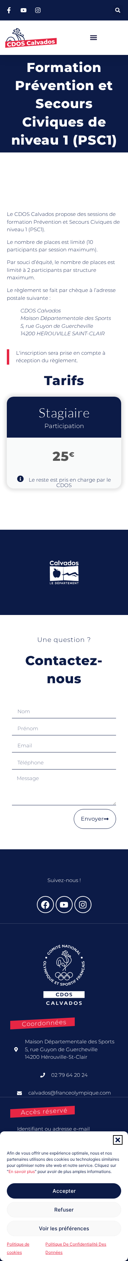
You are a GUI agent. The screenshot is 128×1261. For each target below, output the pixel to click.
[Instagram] (82, 904)
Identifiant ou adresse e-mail (53, 1128)
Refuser (64, 1209)
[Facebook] (45, 904)
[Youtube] (64, 904)
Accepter (64, 1191)
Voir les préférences (64, 1228)
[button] (117, 1140)
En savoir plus (22, 1171)
